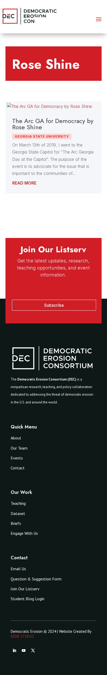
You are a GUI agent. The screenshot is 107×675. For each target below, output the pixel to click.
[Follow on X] (33, 650)
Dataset (18, 513)
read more (24, 183)
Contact (18, 467)
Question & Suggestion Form (36, 578)
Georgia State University (42, 136)
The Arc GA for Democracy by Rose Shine (52, 124)
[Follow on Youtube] (23, 650)
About (16, 437)
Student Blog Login (27, 598)
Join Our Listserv (25, 588)
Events (17, 458)
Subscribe (54, 305)
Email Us (18, 568)
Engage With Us (24, 533)
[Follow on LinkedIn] (14, 650)
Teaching (18, 503)
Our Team (19, 448)
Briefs (16, 523)
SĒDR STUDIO (22, 636)
